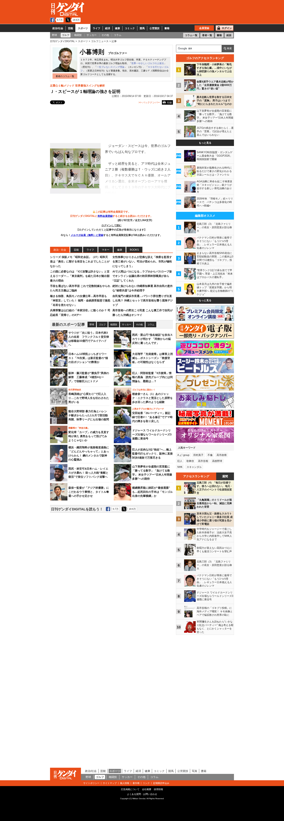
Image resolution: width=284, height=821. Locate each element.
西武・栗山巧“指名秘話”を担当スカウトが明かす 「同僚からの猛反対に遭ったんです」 (152, 338)
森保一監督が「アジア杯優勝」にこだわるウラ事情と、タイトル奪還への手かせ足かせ (88, 491)
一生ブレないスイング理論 (110, 67)
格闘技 (113, 324)
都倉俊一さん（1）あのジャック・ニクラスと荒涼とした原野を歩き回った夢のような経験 (152, 398)
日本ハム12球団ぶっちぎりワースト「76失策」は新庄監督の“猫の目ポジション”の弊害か (88, 358)
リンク (146, 783)
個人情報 (124, 783)
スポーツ (83, 28)
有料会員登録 (105, 216)
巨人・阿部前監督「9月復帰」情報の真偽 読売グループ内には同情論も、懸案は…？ (152, 377)
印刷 (169, 102)
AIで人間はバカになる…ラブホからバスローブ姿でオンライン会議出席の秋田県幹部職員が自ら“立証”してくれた (142, 276)
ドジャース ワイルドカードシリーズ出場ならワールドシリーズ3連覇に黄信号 (152, 434)
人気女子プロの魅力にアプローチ (148, 409)
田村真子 (198, 455)
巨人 (179, 461)
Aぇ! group (183, 455)
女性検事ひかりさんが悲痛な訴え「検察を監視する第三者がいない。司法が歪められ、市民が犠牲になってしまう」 (142, 261)
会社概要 (146, 789)
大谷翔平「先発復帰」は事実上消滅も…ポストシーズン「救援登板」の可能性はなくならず (152, 358)
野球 (91, 324)
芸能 (70, 28)
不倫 (210, 455)
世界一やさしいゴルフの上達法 (147, 63)
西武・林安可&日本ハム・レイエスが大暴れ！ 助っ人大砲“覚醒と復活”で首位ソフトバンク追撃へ (88, 472)
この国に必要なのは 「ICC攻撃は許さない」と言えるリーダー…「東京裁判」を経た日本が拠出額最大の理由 (80, 276)
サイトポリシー (91, 783)
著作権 (136, 783)
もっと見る (205, 142)
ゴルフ (102, 324)
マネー (105, 249)
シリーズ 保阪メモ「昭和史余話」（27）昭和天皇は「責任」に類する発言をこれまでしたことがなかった (80, 261)
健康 (117, 28)
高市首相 (203, 461)
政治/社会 (57, 28)
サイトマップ (110, 783)
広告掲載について (130, 789)
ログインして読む (111, 225)
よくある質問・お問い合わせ (142, 794)
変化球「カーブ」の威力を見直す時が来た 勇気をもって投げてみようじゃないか (88, 436)
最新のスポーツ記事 (68, 324)
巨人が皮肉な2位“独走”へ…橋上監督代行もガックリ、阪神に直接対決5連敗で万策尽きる (152, 453)
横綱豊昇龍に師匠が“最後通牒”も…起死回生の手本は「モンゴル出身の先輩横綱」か (152, 491)
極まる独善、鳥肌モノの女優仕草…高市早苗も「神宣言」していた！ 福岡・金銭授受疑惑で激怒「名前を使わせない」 (80, 300)
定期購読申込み (161, 783)
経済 (107, 28)
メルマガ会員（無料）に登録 (87, 235)
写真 (194, 771)
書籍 (166, 28)
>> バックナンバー (149, 102)
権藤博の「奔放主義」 (79, 428)
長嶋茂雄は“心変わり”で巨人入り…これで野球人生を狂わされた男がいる (88, 398)
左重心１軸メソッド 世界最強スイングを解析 (77, 85)
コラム (150, 324)
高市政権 (222, 455)
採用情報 (158, 789)
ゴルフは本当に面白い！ (144, 389)
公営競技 (155, 28)
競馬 (142, 28)
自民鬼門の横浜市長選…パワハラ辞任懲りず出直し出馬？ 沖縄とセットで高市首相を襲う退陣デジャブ (142, 300)
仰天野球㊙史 (74, 389)
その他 (139, 324)
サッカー (126, 324)
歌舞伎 (190, 461)
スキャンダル (194, 467)
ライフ (96, 28)
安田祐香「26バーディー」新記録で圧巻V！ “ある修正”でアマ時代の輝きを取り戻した (152, 417)
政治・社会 (60, 249)
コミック (130, 28)
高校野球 (217, 461)
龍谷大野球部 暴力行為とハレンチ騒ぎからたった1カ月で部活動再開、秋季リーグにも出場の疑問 (88, 415)
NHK (180, 467)
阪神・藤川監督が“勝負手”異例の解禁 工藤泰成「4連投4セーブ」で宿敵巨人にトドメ (88, 377)
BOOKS (134, 249)
